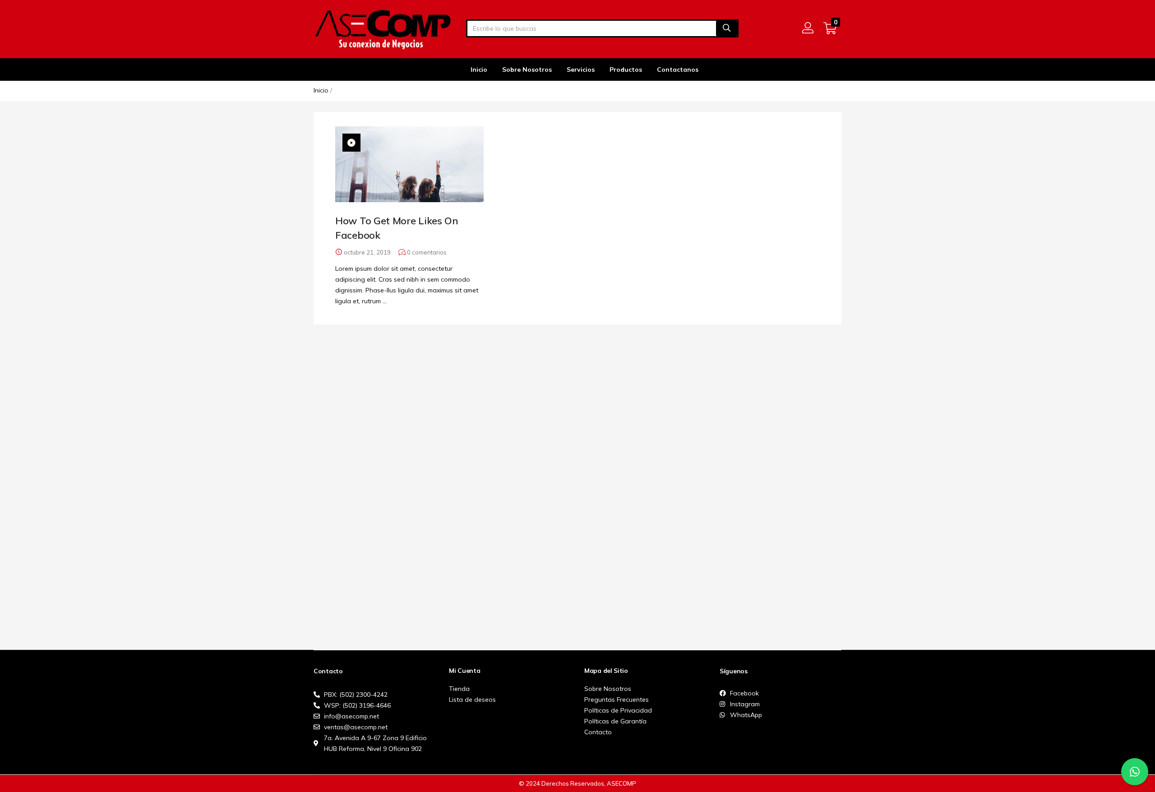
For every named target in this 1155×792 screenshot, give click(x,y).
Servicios (581, 69)
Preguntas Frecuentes (616, 699)
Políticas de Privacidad (618, 710)
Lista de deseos (472, 699)
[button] (829, 28)
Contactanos (677, 69)
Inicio (479, 69)
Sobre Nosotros (527, 69)
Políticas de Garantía (615, 721)
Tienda (459, 689)
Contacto (598, 732)
